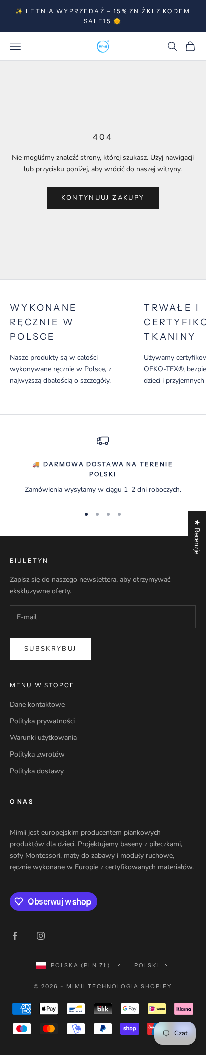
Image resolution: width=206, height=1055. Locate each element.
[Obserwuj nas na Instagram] (41, 936)
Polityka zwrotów (37, 754)
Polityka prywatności (42, 721)
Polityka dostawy (37, 771)
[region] (103, 466)
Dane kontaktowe (37, 704)
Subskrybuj (50, 648)
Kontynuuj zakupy (103, 197)
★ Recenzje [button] (197, 536)
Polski (147, 965)
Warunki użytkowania (43, 737)
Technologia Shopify (130, 986)
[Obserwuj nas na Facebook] (15, 936)
